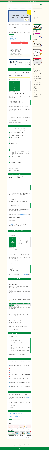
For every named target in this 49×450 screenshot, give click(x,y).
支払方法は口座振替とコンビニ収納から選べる (16, 53)
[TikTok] (28, 64)
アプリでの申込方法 (27, 397)
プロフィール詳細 (14, 64)
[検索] (41, 0)
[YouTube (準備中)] (29, 64)
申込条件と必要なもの (12, 37)
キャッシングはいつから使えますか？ (37, 93)
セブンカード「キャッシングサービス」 (13, 415)
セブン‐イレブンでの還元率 (13, 224)
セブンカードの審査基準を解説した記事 (24, 214)
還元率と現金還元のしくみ (12, 39)
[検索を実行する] (41, 4)
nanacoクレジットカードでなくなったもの (37, 82)
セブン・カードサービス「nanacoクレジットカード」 (14, 416)
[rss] (40, 0)
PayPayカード (34, 16)
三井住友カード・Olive (35, 17)
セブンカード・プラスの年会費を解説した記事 (23, 274)
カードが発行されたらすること (36, 88)
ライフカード (34, 18)
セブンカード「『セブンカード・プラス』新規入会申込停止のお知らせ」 (16, 413)
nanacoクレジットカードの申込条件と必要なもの (15, 51)
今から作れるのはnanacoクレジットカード (14, 36)
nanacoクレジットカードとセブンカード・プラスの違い (16, 54)
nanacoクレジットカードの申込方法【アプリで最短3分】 (16, 50)
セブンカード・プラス (14, 419)
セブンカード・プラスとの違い (13, 38)
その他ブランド (10, 419)
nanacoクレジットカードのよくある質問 (37, 89)
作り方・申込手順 (18, 419)
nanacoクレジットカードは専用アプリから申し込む (16, 49)
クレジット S (14, 61)
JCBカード (34, 12)
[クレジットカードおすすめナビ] (9, 1)
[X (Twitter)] (25, 64)
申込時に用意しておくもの (14, 52)
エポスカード (34, 11)
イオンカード (34, 10)
